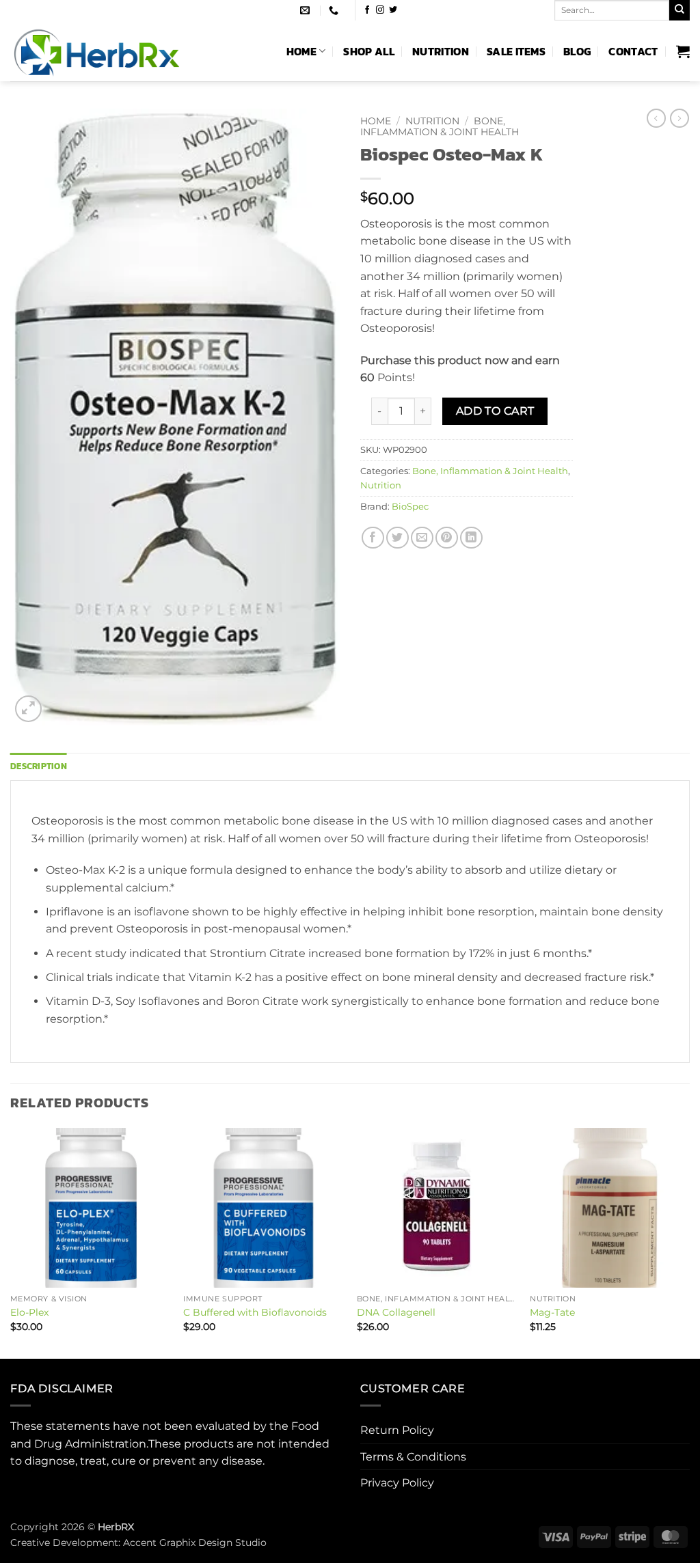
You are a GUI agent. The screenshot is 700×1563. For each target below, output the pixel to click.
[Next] (689, 1241)
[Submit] (679, 10)
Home (301, 51)
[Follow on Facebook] (367, 10)
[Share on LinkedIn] (471, 538)
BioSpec (410, 506)
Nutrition (440, 51)
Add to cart (495, 410)
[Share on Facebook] (373, 538)
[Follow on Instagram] (380, 10)
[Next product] (656, 118)
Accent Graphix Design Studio (195, 1542)
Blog (577, 51)
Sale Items (516, 51)
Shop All (368, 51)
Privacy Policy (397, 1482)
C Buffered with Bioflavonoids (255, 1312)
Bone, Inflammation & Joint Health (439, 126)
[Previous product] (679, 118)
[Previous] (11, 1241)
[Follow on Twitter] (393, 10)
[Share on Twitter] (397, 538)
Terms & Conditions (413, 1456)
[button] (683, 51)
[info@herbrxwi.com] (306, 10)
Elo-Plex (29, 1312)
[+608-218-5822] (335, 10)
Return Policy (397, 1430)
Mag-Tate (552, 1312)
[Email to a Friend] (422, 538)
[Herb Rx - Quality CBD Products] (127, 50)
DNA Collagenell (396, 1312)
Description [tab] (38, 766)
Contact (633, 51)
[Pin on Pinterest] (446, 538)
